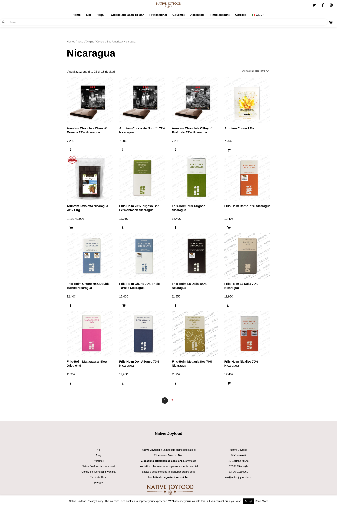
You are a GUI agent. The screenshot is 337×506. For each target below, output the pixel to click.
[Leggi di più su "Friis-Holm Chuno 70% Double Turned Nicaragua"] (70, 305)
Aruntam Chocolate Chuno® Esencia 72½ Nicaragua (87, 130)
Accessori (197, 14)
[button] (229, 150)
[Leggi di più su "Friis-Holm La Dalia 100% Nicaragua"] (175, 305)
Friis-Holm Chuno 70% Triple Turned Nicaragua (139, 286)
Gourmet (178, 14)
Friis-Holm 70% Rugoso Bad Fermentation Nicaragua (139, 208)
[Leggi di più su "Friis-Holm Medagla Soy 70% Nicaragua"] (175, 383)
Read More (261, 501)
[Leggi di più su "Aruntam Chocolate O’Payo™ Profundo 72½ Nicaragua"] (175, 150)
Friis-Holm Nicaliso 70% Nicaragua (241, 363)
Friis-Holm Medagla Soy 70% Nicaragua (192, 363)
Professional (158, 14)
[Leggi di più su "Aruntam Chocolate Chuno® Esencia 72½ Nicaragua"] (70, 150)
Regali (101, 14)
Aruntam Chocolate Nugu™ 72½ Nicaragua (142, 130)
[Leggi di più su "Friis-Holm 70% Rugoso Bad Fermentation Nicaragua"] (122, 227)
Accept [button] (248, 501)
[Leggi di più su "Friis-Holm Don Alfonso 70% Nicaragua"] (122, 383)
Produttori (98, 460)
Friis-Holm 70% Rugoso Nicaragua (188, 208)
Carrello (240, 14)
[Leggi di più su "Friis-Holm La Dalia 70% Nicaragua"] (228, 305)
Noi (88, 14)
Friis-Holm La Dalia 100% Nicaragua (189, 286)
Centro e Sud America (108, 41)
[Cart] (330, 22)
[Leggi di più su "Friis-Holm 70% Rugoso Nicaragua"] (175, 227)
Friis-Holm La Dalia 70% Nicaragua (241, 286)
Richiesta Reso (98, 477)
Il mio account (220, 14)
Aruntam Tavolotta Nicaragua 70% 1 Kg (87, 208)
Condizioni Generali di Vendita (98, 471)
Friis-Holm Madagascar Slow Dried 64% (87, 363)
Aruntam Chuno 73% (239, 128)
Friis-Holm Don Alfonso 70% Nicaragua (139, 363)
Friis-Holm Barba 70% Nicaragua (247, 206)
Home (70, 41)
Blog (98, 455)
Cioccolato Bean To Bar (127, 14)
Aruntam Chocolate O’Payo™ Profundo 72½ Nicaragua (193, 130)
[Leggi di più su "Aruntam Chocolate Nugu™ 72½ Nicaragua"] (122, 150)
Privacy (98, 482)
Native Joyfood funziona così (98, 466)
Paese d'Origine (85, 41)
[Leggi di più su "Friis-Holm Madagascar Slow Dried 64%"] (70, 383)
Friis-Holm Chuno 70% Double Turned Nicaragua (88, 286)
